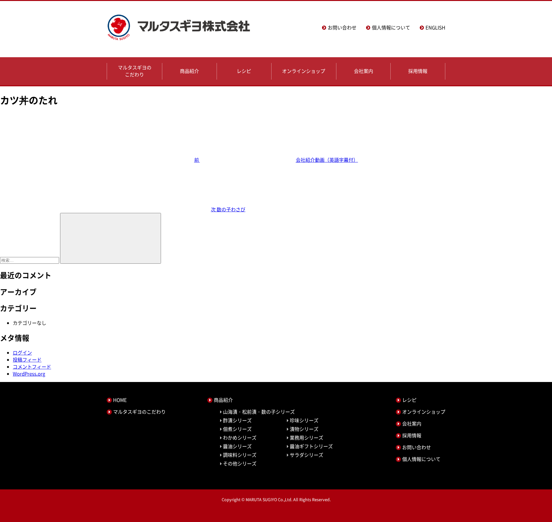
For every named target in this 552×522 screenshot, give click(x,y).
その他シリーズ (240, 463)
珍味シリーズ (304, 420)
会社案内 (363, 70)
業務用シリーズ (306, 437)
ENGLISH (435, 27)
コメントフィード (32, 366)
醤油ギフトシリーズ (311, 446)
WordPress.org (29, 373)
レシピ (244, 70)
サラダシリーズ (306, 454)
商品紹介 (189, 70)
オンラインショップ (303, 70)
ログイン (22, 352)
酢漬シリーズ (237, 420)
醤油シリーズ (237, 446)
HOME (120, 399)
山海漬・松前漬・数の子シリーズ (259, 411)
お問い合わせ (342, 27)
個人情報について (391, 27)
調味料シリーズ (240, 454)
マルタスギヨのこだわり (134, 71)
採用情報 (417, 70)
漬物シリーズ (304, 428)
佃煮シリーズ (237, 428)
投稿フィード (27, 359)
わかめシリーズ (240, 437)
